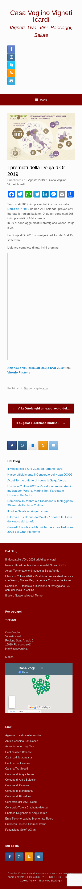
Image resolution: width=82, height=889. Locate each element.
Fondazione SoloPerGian (20, 829)
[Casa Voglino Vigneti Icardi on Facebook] (12, 445)
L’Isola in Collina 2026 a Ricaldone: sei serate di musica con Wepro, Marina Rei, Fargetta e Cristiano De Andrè (39, 491)
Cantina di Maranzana (18, 757)
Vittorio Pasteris (18, 372)
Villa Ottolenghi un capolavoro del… (41, 408)
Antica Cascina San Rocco (21, 741)
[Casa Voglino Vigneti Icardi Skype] (11, 65)
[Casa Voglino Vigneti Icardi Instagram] (11, 57)
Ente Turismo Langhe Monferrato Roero (29, 818)
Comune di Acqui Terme (19, 774)
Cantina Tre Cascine (17, 763)
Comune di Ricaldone (18, 796)
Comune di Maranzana (19, 790)
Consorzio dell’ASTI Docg (21, 801)
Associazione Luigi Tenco (20, 746)
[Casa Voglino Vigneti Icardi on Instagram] (22, 445)
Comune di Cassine (17, 785)
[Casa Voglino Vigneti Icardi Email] (11, 81)
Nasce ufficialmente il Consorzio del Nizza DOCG (40, 474)
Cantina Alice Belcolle (18, 752)
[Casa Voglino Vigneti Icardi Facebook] (11, 49)
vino (45, 388)
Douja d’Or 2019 (18, 208)
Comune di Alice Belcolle (20, 779)
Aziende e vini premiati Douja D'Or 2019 (35, 367)
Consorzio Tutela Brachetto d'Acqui (26, 807)
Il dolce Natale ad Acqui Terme (27, 511)
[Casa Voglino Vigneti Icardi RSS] (11, 73)
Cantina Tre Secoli (16, 768)
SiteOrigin (56, 880)
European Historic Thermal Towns (25, 824)
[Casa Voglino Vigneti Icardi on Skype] (32, 445)
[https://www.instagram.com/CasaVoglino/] (19, 856)
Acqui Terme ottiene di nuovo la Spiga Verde (36, 480)
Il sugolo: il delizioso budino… (41, 423)
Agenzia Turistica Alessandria (23, 735)
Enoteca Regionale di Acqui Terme (26, 813)
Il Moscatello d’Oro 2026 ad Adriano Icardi (35, 468)
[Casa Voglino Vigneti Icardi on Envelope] (53, 445)
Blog (26, 388)
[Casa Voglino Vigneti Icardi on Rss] (43, 445)
